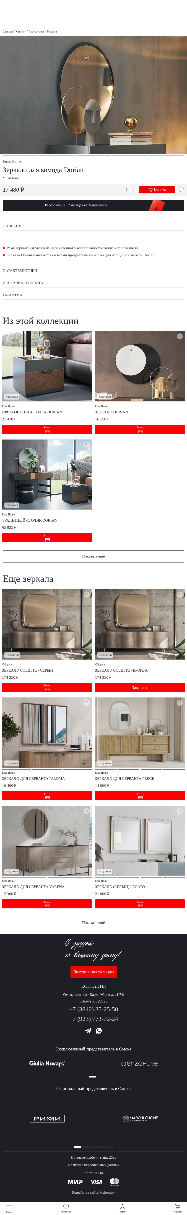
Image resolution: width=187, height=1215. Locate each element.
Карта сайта (93, 1173)
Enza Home (12, 161)
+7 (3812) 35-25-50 (93, 1009)
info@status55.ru (94, 1001)
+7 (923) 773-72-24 (93, 1018)
